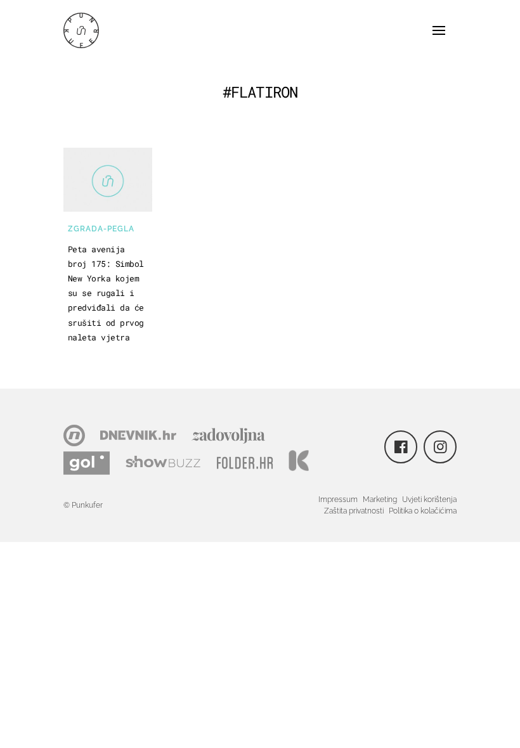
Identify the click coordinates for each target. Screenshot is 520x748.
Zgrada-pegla (101, 228)
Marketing (380, 499)
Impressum (338, 499)
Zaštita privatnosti (354, 510)
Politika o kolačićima (423, 510)
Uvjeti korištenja (429, 499)
